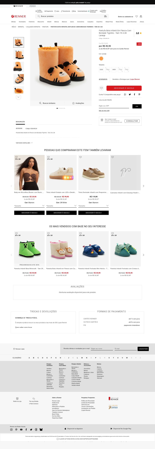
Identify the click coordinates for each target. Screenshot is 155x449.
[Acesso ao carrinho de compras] (141, 17)
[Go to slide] (57, 108)
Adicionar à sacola (124, 88)
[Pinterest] (16, 430)
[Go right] (19, 97)
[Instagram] (11, 430)
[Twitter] (31, 430)
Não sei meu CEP (104, 110)
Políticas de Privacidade (57, 436)
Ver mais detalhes (23, 143)
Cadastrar (143, 349)
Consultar (132, 121)
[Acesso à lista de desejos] (136, 17)
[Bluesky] (41, 430)
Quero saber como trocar (23, 327)
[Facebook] (26, 430)
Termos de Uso (69, 436)
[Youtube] (21, 430)
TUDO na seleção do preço (77, 2)
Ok (137, 106)
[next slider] (11, 186)
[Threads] (36, 430)
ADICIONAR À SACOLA (29, 213)
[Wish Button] (101, 88)
